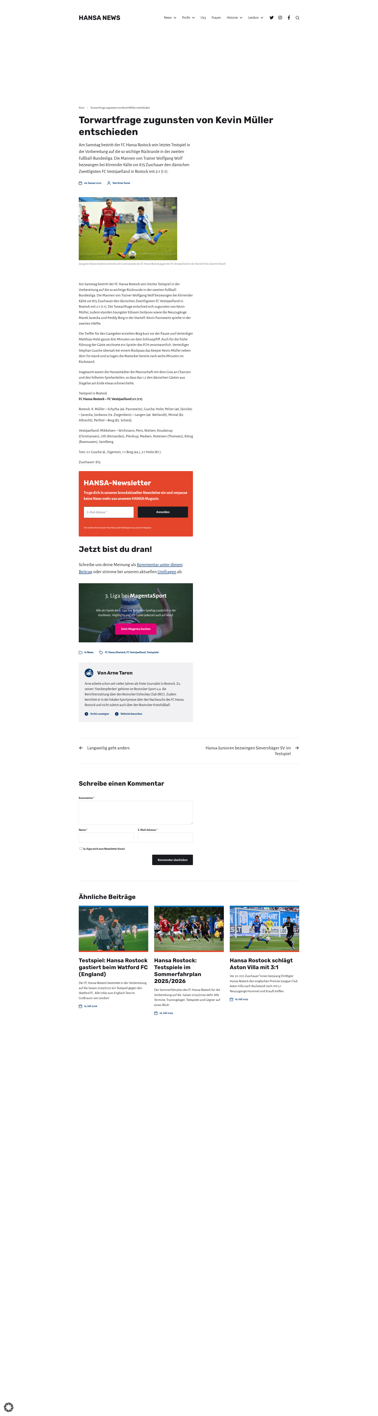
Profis (186, 18)
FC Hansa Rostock (115, 652)
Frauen (216, 18)
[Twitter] (271, 18)
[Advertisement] (189, 73)
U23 (203, 18)
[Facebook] (288, 18)
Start (81, 107)
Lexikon (253, 18)
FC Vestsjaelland (136, 652)
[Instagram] (280, 18)
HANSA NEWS (99, 18)
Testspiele (153, 652)
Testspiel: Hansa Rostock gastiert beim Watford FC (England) (113, 967)
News (168, 18)
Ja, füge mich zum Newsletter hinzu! (104, 848)
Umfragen (167, 571)
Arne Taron (123, 183)
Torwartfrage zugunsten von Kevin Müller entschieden (120, 107)
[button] (297, 18)
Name (83, 829)
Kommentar (86, 797)
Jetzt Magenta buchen (136, 629)
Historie (232, 18)
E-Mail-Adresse (148, 829)
